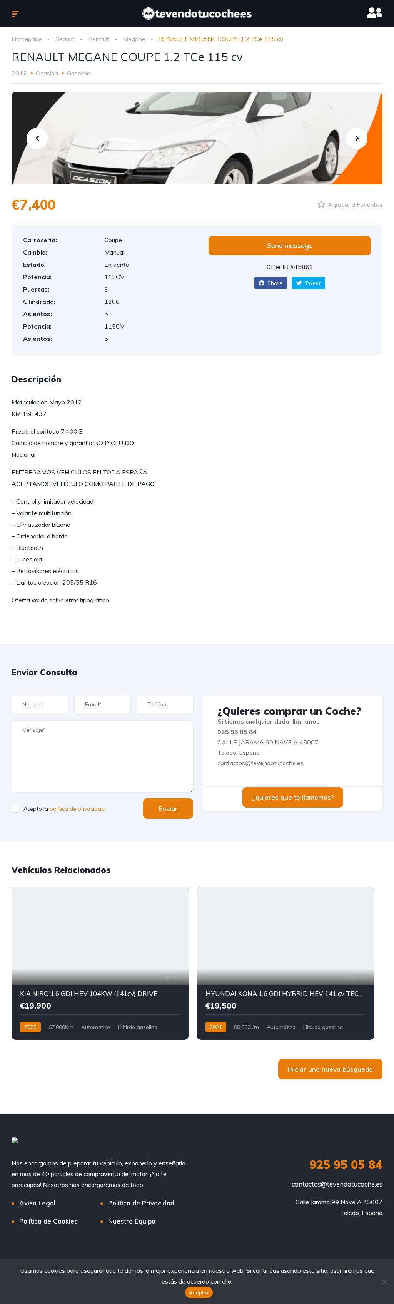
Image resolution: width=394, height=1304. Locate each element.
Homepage (27, 39)
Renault (98, 39)
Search (65, 39)
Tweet (312, 283)
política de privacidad (77, 808)
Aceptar (199, 1292)
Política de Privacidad (141, 1203)
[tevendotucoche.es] (197, 13)
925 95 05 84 (345, 1164)
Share (274, 283)
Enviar (168, 809)
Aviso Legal (37, 1203)
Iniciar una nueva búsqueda (330, 1069)
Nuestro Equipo (131, 1221)
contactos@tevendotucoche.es (337, 1184)
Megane (134, 39)
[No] (384, 1282)
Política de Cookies (48, 1221)
